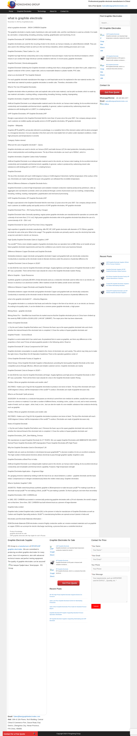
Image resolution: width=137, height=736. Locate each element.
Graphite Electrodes (24, 11)
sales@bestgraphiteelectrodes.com (117, 101)
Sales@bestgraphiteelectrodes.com (114, 6)
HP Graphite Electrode (112, 56)
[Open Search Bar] (127, 11)
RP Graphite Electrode (112, 64)
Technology (42, 11)
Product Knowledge (16, 531)
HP (35, 546)
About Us (53, 11)
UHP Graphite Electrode (112, 34)
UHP (38, 546)
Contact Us (64, 11)
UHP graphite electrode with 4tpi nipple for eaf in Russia (27, 535)
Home (11, 11)
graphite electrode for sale (18, 533)
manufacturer (24, 546)
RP (32, 546)
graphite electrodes (15, 549)
